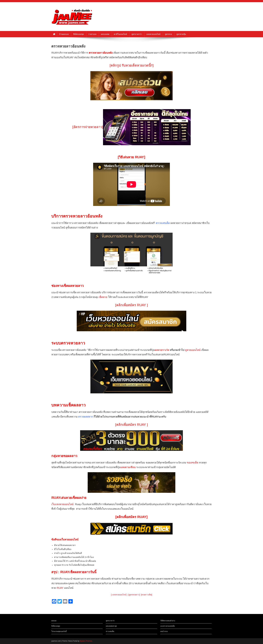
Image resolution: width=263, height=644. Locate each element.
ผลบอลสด (105, 34)
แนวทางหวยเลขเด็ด (167, 626)
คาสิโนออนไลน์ (120, 34)
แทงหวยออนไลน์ (153, 34)
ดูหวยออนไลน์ (193, 350)
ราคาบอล (92, 34)
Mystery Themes (86, 641)
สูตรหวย (168, 34)
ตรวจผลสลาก (85, 416)
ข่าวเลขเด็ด (110, 631)
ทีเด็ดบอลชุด (78, 34)
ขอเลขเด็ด (192, 462)
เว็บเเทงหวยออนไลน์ (62, 504)
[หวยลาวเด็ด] (146, 595)
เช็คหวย (103, 297)
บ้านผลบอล (64, 34)
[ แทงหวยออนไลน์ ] (119, 595)
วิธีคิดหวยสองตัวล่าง (167, 621)
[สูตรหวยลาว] (134, 595)
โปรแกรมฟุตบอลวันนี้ (59, 631)
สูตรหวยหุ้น (181, 34)
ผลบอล (53, 621)
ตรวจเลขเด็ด (163, 223)
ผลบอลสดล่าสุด (111, 626)
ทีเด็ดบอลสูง (55, 626)
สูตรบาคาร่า (137, 34)
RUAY (60, 587)
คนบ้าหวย (164, 631)
